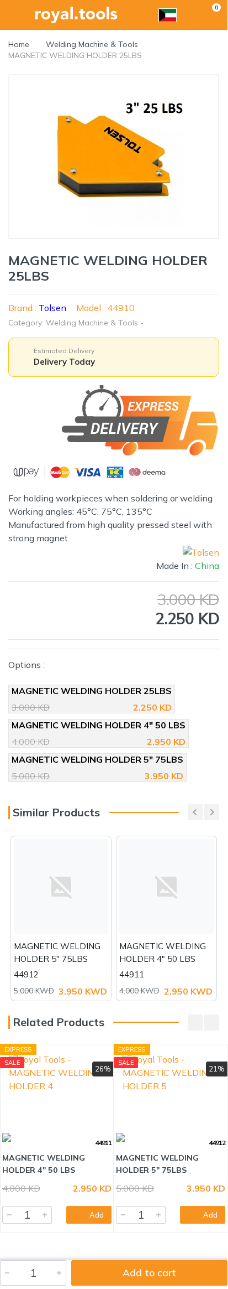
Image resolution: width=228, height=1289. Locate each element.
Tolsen (52, 307)
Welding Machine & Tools (92, 44)
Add (96, 1214)
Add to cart (149, 1272)
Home (18, 44)
